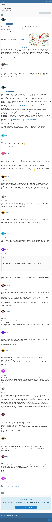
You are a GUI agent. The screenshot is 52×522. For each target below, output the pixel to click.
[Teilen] (50, 13)
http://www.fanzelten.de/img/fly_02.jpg (19, 47)
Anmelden (19, 507)
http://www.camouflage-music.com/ (9, 486)
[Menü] (50, 1)
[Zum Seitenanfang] (49, 520)
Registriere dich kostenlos (33, 502)
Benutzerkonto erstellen (29, 507)
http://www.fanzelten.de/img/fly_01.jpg (18, 39)
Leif (3, 10)
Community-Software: (26, 520)
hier (29, 55)
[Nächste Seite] (9, 15)
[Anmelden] (47, 1)
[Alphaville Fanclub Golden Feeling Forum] (2, 1)
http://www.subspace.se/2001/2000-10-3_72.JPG (20, 105)
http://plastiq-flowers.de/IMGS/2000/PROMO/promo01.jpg (23, 119)
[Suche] (43, 1)
